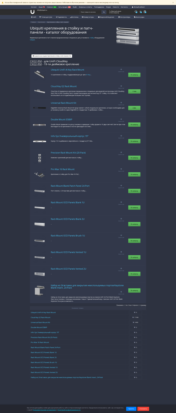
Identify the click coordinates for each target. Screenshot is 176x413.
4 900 (134, 108)
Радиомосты (62, 17)
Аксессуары (140, 17)
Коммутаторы (88, 17)
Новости (116, 7)
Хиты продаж (64, 7)
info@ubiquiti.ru (42, 10)
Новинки (51, 7)
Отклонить (143, 409)
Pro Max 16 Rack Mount (63, 169)
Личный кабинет (139, 7)
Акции (42, 7)
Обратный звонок (116, 11)
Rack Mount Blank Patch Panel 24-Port (70, 185)
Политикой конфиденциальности (68, 410)
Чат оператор (115, 13)
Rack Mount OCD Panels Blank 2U (68, 219)
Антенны (75, 17)
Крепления (41, 22)
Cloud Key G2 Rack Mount (64, 86)
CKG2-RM (36, 61)
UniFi (34, 17)
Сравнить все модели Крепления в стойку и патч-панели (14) (52, 56)
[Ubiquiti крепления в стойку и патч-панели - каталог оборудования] (127, 38)
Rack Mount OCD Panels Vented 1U (68, 252)
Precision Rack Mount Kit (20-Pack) (68, 152)
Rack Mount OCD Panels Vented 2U (68, 268)
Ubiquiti (32, 40)
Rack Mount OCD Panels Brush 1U (68, 235)
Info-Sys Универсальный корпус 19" (69, 136)
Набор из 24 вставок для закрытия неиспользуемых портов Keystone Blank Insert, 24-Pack (87, 286)
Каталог (34, 7)
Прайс (75, 7)
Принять (131, 409)
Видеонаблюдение (107, 17)
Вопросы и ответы (85, 7)
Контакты (124, 7)
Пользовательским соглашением (44, 410)
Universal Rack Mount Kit (63, 102)
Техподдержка (99, 7)
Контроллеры (125, 17)
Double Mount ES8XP (61, 119)
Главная (33, 22)
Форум (108, 7)
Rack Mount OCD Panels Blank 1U (68, 202)
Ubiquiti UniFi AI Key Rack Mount (67, 69)
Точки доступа (46, 17)
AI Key (88, 75)
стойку (91, 38)
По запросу (134, 75)
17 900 (134, 91)
